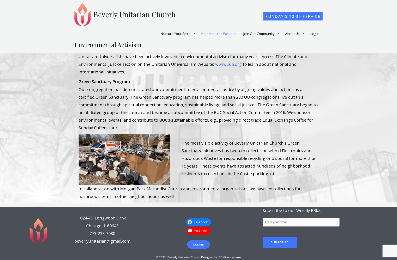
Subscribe (279, 242)
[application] (193, 34)
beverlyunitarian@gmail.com (102, 241)
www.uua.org (228, 64)
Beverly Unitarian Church (134, 14)
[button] (293, 16)
